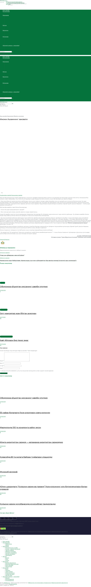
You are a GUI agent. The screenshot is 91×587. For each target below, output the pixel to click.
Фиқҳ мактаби (9, 34)
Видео (7, 26)
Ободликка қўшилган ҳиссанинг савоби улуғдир (24, 286)
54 (0, 345)
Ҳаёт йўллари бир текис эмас (14, 340)
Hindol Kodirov (13, 532)
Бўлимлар (5, 36)
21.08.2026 (3, 290)
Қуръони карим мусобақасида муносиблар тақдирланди (28, 504)
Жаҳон (7, 14)
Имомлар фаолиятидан (12, 33)
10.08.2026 (3, 475)
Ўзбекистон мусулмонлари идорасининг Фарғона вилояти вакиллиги (48, 531)
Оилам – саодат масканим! (12, 17)
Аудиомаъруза (9, 49)
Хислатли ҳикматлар (11, 21)
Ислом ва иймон (10, 41)
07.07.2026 (3, 344)
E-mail (2, 365)
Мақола (7, 46)
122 (1, 477)
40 (0, 447)
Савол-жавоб (9, 40)
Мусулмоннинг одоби (11, 16)
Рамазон (7, 39)
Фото (6, 28)
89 (0, 494)
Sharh (2, 361)
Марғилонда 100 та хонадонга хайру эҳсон (20, 427)
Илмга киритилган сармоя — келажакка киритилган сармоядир (31, 442)
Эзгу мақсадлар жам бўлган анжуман (18, 313)
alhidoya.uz (7, 531)
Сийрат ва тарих (9, 43)
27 (0, 462)
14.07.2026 (2, 317)
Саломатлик (8, 24)
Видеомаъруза (9, 48)
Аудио (7, 29)
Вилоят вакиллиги (10, 31)
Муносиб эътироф (8, 472)
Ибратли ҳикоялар (10, 20)
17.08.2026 (3, 446)
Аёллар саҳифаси (10, 23)
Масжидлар (8, 35)
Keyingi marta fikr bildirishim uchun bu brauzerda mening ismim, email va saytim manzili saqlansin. (28, 370)
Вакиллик (5, 30)
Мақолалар (6, 15)
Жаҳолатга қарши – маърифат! (11, 45)
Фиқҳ (6, 38)
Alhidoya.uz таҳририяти (7, 247)
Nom (1, 363)
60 (0, 318)
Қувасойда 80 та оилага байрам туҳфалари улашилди (26, 457)
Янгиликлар (6, 11)
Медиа (5, 25)
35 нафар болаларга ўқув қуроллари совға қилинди (25, 413)
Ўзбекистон (8, 12)
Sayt (1, 368)
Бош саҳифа (6, 10)
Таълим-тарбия (9, 19)
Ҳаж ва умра (8, 44)
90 (0, 509)
